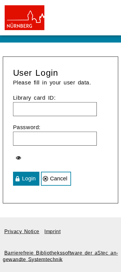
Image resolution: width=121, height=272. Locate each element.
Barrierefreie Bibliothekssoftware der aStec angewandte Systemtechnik (60, 256)
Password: (27, 127)
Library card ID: (34, 98)
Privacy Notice (21, 231)
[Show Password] (19, 158)
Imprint (52, 231)
